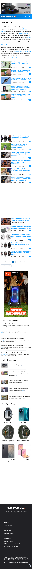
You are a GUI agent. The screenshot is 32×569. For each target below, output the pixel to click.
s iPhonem (4, 44)
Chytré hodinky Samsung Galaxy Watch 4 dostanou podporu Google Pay (21, 236)
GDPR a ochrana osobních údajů (12, 544)
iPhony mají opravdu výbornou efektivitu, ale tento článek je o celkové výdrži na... (15, 341)
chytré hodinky (23, 33)
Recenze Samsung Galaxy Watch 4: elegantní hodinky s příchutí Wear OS (20, 96)
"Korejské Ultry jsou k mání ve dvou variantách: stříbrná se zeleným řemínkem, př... (15, 326)
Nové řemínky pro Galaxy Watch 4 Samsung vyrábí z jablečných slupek (21, 63)
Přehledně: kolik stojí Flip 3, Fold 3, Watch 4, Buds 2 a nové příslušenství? (21, 162)
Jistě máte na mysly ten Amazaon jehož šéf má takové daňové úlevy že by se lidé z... (16, 348)
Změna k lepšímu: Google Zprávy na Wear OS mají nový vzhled (20, 70)
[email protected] (24, 562)
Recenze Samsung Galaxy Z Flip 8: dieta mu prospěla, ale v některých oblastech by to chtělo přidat (19, 373)
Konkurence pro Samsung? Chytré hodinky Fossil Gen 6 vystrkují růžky (20, 137)
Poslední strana (6, 265)
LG (30, 51)
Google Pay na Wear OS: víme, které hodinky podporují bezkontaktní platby (19, 145)
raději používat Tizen (12, 58)
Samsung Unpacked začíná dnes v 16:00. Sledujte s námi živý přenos (21, 227)
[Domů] (8, 16)
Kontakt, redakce (8, 525)
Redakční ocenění (8, 541)
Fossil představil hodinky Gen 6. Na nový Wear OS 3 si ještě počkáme (21, 78)
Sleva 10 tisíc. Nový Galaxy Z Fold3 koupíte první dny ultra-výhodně (21, 219)
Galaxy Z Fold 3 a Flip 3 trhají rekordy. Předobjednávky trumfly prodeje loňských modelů (20, 87)
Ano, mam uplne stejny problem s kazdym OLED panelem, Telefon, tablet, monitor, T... (15, 355)
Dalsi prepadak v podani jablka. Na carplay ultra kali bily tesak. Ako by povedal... (15, 333)
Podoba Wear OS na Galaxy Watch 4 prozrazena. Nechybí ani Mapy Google (21, 252)
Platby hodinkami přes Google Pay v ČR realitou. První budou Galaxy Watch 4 (21, 170)
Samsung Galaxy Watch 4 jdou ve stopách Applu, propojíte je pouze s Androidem (21, 154)
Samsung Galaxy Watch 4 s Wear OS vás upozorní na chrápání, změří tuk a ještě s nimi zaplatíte (21, 178)
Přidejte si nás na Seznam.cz (11, 549)
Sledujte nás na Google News (11, 546)
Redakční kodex (7, 530)
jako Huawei (18, 51)
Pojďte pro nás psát (8, 533)
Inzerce (5, 528)
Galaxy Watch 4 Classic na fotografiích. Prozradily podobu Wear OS (20, 244)
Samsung (25, 51)
